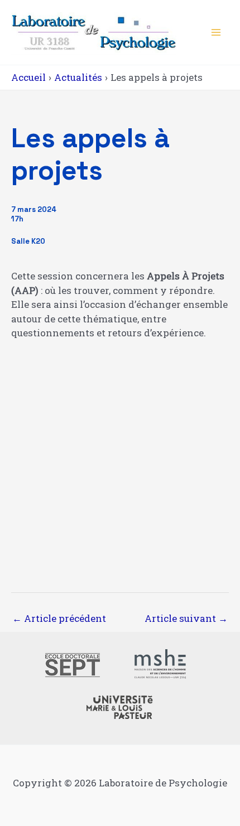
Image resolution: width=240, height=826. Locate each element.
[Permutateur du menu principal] (216, 32)
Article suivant (186, 618)
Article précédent (59, 618)
